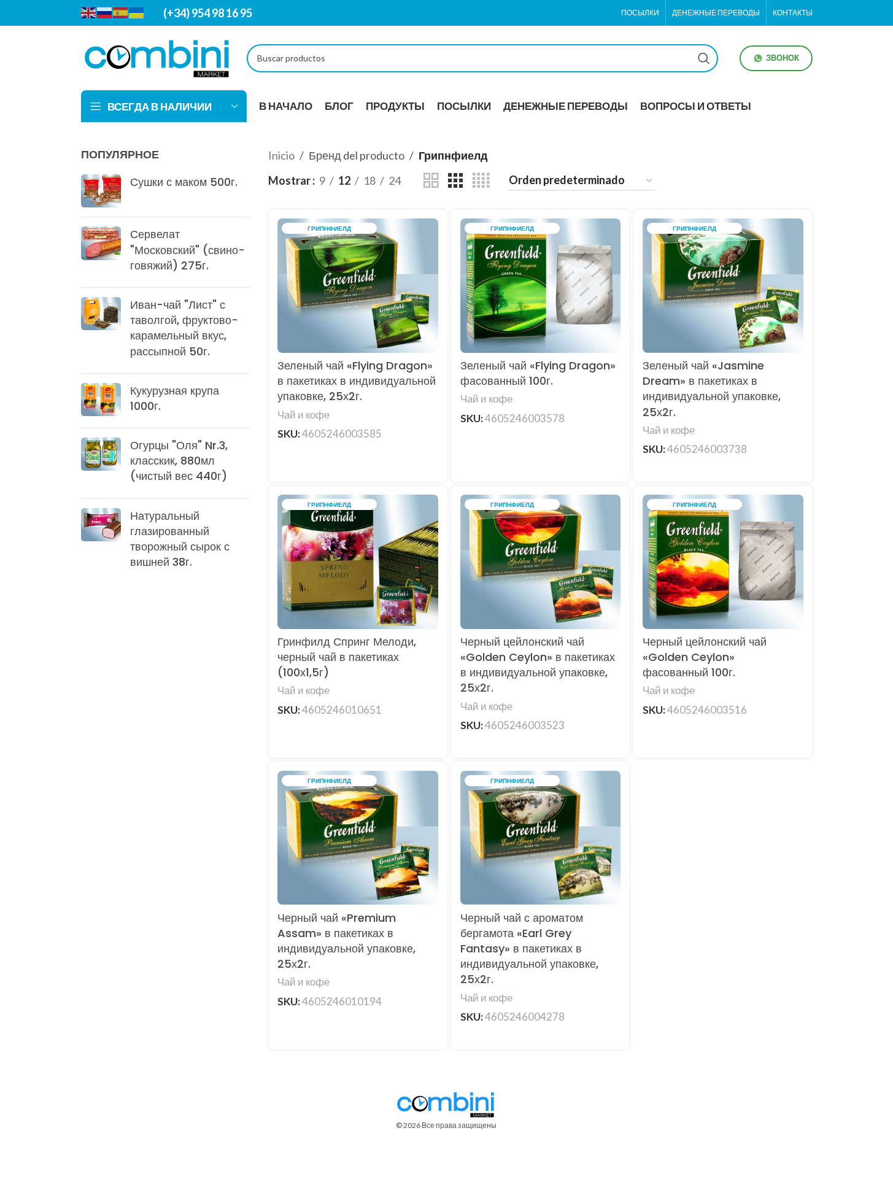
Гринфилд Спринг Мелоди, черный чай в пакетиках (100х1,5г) (346, 657)
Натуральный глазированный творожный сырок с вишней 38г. (180, 539)
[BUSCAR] (704, 58)
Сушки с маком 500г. (184, 182)
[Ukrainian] (137, 12)
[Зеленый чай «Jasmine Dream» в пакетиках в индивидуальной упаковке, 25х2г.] (723, 285)
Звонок (782, 58)
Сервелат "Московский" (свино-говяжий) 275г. (187, 249)
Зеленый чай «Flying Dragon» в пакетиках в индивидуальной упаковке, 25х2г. (356, 381)
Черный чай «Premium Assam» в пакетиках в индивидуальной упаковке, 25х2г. (346, 941)
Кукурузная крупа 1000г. (174, 398)
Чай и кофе (303, 414)
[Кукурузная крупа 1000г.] (101, 401)
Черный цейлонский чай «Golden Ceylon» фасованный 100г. (705, 657)
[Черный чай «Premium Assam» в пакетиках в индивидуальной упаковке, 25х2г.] (357, 838)
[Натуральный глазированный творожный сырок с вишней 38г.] (101, 541)
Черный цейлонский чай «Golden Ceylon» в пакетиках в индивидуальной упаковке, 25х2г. (537, 665)
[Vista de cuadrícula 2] (430, 180)
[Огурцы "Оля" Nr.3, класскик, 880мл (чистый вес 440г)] (101, 463)
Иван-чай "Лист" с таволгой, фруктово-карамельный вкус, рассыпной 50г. (184, 328)
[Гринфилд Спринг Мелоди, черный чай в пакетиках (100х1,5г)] (357, 561)
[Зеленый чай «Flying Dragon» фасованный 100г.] (540, 285)
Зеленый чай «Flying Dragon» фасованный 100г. (538, 373)
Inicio (281, 155)
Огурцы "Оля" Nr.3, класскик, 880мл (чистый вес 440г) (179, 461)
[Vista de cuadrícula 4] (481, 180)
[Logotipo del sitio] (157, 56)
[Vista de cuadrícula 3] (455, 180)
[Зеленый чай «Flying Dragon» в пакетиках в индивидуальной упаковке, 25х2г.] (357, 285)
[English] (89, 12)
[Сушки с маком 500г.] (101, 190)
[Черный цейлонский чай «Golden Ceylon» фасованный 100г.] (723, 561)
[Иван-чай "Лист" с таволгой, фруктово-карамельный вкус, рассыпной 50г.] (101, 330)
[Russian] (105, 12)
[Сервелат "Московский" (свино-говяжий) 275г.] (101, 252)
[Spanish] (121, 12)
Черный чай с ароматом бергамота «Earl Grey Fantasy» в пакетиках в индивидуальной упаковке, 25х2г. (529, 948)
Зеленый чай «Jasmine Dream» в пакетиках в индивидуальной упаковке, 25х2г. (712, 389)
